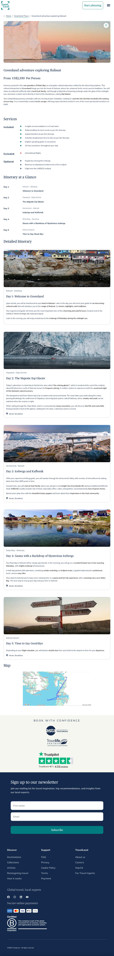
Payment (46, 878)
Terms (44, 873)
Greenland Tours (21, 16)
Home (8, 16)
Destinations (14, 857)
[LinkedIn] (21, 897)
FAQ (43, 857)
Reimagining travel (17, 873)
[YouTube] (27, 897)
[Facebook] (8, 897)
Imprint (79, 867)
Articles (11, 867)
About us (80, 857)
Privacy (45, 862)
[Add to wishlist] (106, 25)
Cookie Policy (48, 867)
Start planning (92, 5)
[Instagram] (14, 897)
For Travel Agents (85, 873)
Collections (13, 862)
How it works (14, 878)
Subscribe (57, 829)
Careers (79, 862)
